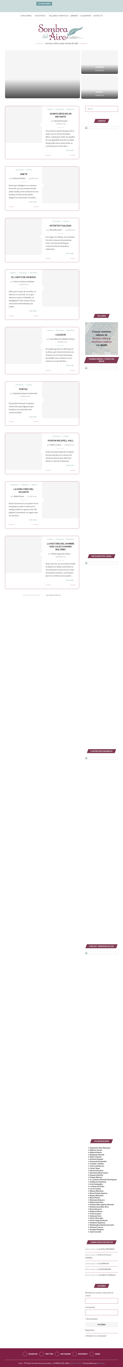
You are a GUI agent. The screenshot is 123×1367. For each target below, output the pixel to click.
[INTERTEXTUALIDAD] (23, 236)
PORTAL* (99, 92)
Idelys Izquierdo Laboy (60, 553)
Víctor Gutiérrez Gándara (24, 281)
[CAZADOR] (99, 62)
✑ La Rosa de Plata (94, 1186)
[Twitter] (58, 8)
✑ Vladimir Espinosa (95, 1223)
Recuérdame (92, 1319)
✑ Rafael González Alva (97, 1207)
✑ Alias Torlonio (93, 1157)
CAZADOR (99, 67)
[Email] (68, 8)
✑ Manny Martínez (94, 1191)
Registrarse (90, 1330)
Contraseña (90, 1307)
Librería (74, 16)
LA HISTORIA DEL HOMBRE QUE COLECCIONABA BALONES (60, 546)
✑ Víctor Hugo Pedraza (96, 1220)
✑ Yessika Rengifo (94, 1230)
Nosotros (40, 16)
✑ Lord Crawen (93, 1189)
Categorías (25, 16)
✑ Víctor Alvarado (94, 1218)
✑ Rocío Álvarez (93, 1209)
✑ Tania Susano (93, 1214)
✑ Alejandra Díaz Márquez (98, 1148)
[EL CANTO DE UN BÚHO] (60, 288)
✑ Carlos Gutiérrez (94, 1166)
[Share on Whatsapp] (63, 155)
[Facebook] (54, 8)
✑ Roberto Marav (94, 1211)
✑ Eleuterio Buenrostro (96, 1173)
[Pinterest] (65, 8)
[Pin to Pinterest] (60, 155)
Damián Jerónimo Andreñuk (25, 393)
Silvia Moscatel (55, 230)
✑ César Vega (92, 1168)
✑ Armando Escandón (96, 1161)
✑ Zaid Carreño (93, 1232)
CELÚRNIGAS (103, 1263)
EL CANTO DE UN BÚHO (23, 277)
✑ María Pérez (92, 1198)
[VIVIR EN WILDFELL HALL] (23, 451)
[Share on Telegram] (65, 155)
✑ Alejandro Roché (94, 1155)
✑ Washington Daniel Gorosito (99, 1225)
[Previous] (54, 4)
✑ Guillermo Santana (95, 1182)
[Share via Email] (68, 155)
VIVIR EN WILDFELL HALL (61, 440)
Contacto (98, 16)
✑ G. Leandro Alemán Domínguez (101, 1180)
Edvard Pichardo (61, 121)
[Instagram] (61, 8)
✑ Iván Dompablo (94, 1184)
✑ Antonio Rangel (94, 1159)
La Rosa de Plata (18, 178)
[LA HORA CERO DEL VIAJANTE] (60, 499)
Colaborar (85, 16)
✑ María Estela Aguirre (96, 1193)
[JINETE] (60, 185)
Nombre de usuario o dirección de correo (99, 1294)
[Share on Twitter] (58, 155)
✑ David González (94, 1171)
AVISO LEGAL (75, 1363)
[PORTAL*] (99, 87)
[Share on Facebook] (55, 155)
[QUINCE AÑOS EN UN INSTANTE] (42, 74)
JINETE (23, 174)
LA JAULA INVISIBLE (106, 1249)
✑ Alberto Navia (93, 1152)
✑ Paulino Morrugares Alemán (99, 1205)
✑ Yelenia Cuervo (94, 1227)
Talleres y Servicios (58, 16)
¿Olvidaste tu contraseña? (96, 1336)
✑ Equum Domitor (94, 1175)
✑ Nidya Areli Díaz (94, 1202)
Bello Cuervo (55, 445)
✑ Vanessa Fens (93, 1216)
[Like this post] (52, 155)
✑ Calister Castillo (94, 1164)
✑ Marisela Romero (95, 1200)
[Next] (57, 4)
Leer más (70, 150)
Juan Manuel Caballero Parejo (62, 339)
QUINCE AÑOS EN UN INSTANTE (42, 87)
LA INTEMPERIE (104, 1269)
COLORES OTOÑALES (107, 1275)
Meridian (101, 1363)
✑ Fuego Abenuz (93, 1177)
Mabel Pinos (19, 496)
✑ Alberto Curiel (93, 1150)
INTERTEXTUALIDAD (60, 225)
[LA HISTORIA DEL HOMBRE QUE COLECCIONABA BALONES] (23, 554)
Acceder (102, 1325)
